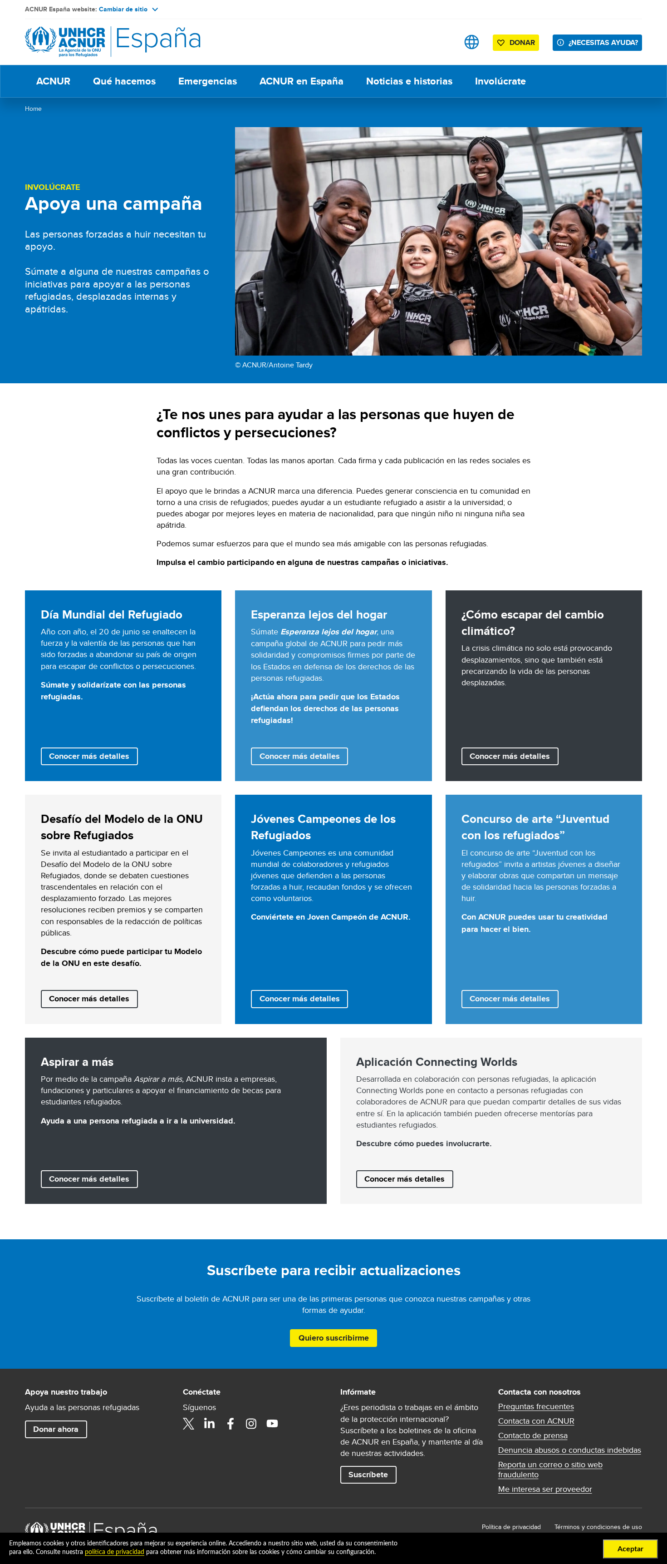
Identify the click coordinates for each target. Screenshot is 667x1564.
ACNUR (53, 81)
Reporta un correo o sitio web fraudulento (550, 1470)
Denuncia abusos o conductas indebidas (569, 1450)
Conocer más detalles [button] (89, 756)
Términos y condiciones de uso (598, 1526)
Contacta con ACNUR (536, 1421)
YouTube (272, 1424)
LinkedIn (210, 1424)
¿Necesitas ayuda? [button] (603, 42)
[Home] (88, 42)
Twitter (189, 1424)
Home (33, 108)
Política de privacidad (511, 1526)
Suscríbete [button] (368, 1474)
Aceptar (630, 1549)
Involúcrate (500, 81)
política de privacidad (114, 1552)
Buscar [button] (443, 42)
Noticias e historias (409, 81)
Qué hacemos (124, 81)
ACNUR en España (301, 81)
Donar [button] (522, 42)
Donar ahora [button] (55, 1429)
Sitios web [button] (471, 42)
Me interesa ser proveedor (545, 1489)
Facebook (230, 1424)
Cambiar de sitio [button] (123, 9)
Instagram (251, 1424)
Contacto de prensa (533, 1435)
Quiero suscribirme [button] (334, 1338)
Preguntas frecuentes (536, 1406)
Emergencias (207, 81)
